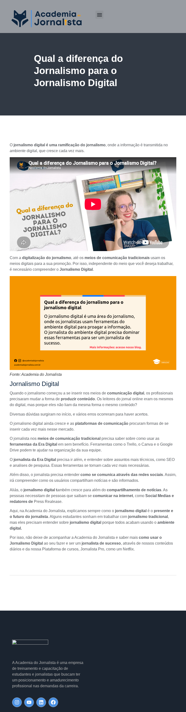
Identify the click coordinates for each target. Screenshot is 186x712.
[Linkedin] (41, 702)
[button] (99, 15)
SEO (170, 460)
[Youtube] (29, 702)
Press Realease (48, 501)
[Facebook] (53, 702)
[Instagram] (17, 702)
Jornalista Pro (92, 549)
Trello (131, 444)
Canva (147, 444)
